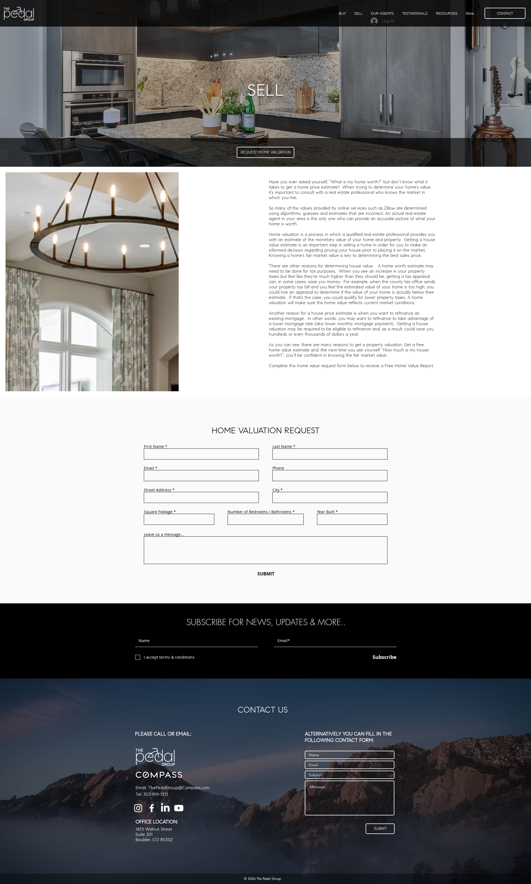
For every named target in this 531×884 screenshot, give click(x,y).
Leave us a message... (164, 534)
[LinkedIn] (165, 808)
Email (149, 468)
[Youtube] (178, 808)
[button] (447, 13)
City (275, 490)
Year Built (326, 512)
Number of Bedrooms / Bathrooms (259, 512)
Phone (278, 468)
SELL (265, 90)
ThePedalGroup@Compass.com (178, 787)
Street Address (157, 490)
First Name (154, 446)
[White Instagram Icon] (138, 808)
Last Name (282, 446)
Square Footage (158, 512)
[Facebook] (151, 808)
